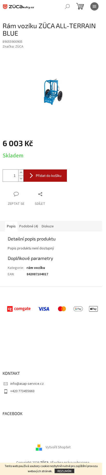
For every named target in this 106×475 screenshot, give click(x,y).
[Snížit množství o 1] (20, 178)
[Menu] (94, 6)
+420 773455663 (22, 391)
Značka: (13, 46)
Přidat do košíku (48, 175)
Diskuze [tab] (48, 226)
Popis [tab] (11, 226)
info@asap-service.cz (27, 383)
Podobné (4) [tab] (28, 226)
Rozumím (64, 471)
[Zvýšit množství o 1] (20, 173)
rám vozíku (35, 267)
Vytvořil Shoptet (58, 447)
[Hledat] (67, 6)
